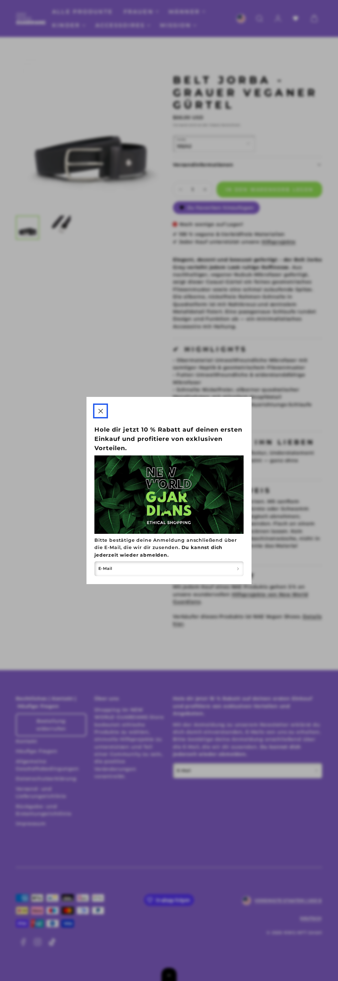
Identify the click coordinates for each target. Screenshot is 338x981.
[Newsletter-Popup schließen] (100, 411)
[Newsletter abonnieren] (238, 568)
